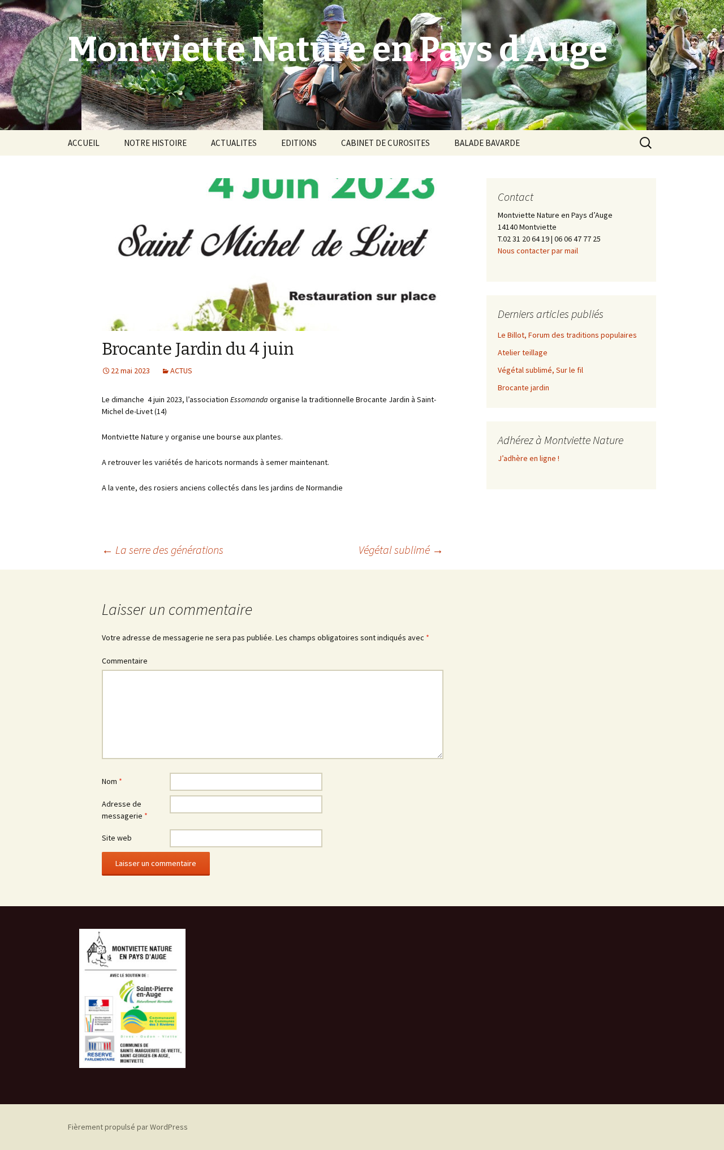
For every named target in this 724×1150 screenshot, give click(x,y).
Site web (117, 838)
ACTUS (181, 370)
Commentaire (125, 661)
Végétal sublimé (401, 549)
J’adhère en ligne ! (528, 458)
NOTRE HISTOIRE (155, 142)
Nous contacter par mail (538, 250)
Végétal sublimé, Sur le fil (540, 370)
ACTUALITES (234, 142)
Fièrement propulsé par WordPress (128, 1127)
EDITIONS (299, 142)
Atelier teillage (523, 352)
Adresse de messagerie (125, 810)
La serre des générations (162, 549)
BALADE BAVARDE (487, 142)
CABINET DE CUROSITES (385, 142)
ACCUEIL (84, 142)
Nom (112, 781)
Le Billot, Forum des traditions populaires (567, 335)
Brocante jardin (523, 387)
